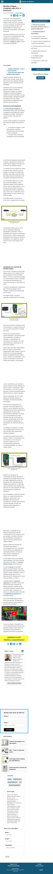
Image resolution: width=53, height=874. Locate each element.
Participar (9, 729)
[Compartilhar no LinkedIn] (23, 15)
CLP (20, 782)
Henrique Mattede (19, 13)
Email (5, 722)
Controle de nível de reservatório (38, 32)
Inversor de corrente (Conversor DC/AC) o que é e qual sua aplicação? (40, 27)
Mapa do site (13, 864)
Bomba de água (17, 779)
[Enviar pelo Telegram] (17, 15)
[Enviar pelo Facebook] (14, 15)
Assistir (41, 78)
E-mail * (7, 839)
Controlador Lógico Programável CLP (37, 57)
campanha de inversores (12, 593)
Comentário (8, 845)
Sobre (41, 870)
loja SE (11, 567)
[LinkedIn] (22, 651)
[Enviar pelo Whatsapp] (11, 15)
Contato (39, 864)
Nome (6, 716)
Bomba (9, 779)
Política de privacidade (14, 865)
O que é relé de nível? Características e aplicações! (39, 37)
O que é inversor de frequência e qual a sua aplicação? (40, 42)
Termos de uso (39, 865)
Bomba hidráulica (12, 782)
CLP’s (9, 27)
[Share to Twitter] (20, 15)
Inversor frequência (14, 785)
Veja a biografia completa (14, 683)
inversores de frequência (12, 108)
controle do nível (15, 41)
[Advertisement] (14, 54)
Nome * (7, 832)
